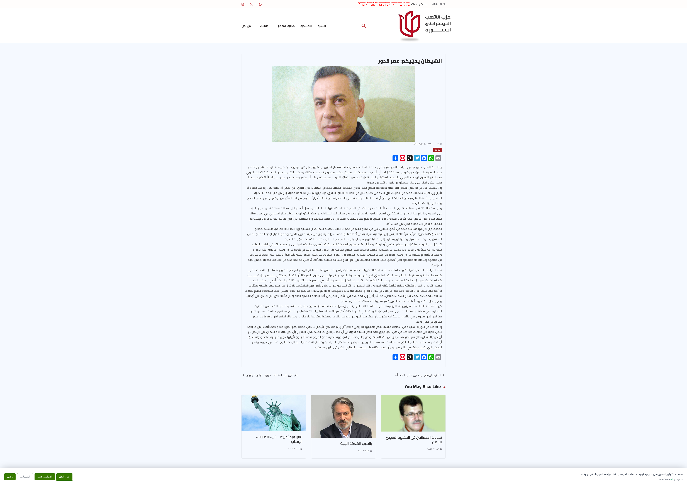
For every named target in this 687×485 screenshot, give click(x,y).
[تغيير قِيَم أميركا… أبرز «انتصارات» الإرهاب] (274, 397)
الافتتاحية (306, 25)
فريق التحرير (418, 144)
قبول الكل (64, 476)
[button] (276, 26)
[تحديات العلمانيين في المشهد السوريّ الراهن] (413, 397)
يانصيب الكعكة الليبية (356, 443)
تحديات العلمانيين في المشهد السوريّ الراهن (414, 439)
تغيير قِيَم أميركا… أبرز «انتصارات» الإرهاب (279, 439)
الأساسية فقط (44, 476)
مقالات (264, 25)
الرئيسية (322, 25)
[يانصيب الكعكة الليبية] (343, 397)
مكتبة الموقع (286, 25)
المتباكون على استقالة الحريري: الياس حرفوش (272, 375)
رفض (10, 476)
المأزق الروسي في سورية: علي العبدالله (418, 375)
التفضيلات (25, 476)
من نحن (246, 25)
